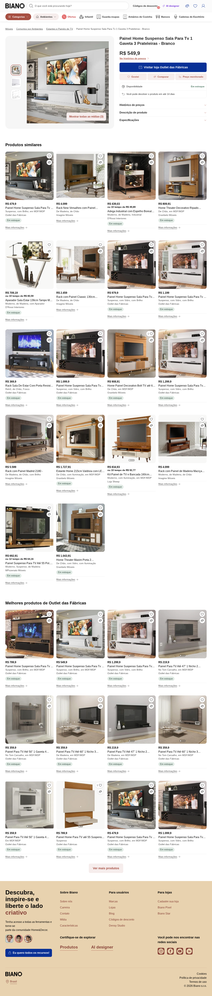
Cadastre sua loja (168, 901)
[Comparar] (49, 162)
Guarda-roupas (110, 16)
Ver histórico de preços (132, 58)
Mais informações (14, 227)
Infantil (89, 16)
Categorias (18, 16)
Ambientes (46, 16)
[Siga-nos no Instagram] (161, 951)
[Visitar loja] (68, 82)
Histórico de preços (131, 105)
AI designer (172, 6)
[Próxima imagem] (51, 175)
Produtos (69, 947)
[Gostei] (49, 156)
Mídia (63, 919)
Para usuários (119, 892)
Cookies (202, 973)
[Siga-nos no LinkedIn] (189, 951)
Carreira (65, 907)
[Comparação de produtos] (187, 6)
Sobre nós (66, 901)
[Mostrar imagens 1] (16, 70)
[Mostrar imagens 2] (16, 82)
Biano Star (164, 913)
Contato (64, 913)
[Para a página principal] (15, 6)
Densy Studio (117, 925)
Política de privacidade (193, 977)
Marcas (113, 901)
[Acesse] (203, 6)
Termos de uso (198, 981)
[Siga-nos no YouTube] (179, 951)
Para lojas (165, 892)
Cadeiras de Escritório (191, 16)
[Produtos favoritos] (195, 6)
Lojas (112, 907)
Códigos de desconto (146, 7)
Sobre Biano (69, 892)
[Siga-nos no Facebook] (170, 951)
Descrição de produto (133, 112)
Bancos (165, 16)
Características (69, 925)
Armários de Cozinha (140, 16)
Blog (111, 913)
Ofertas (72, 16)
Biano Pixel (164, 907)
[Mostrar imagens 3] (16, 94)
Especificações (129, 120)
